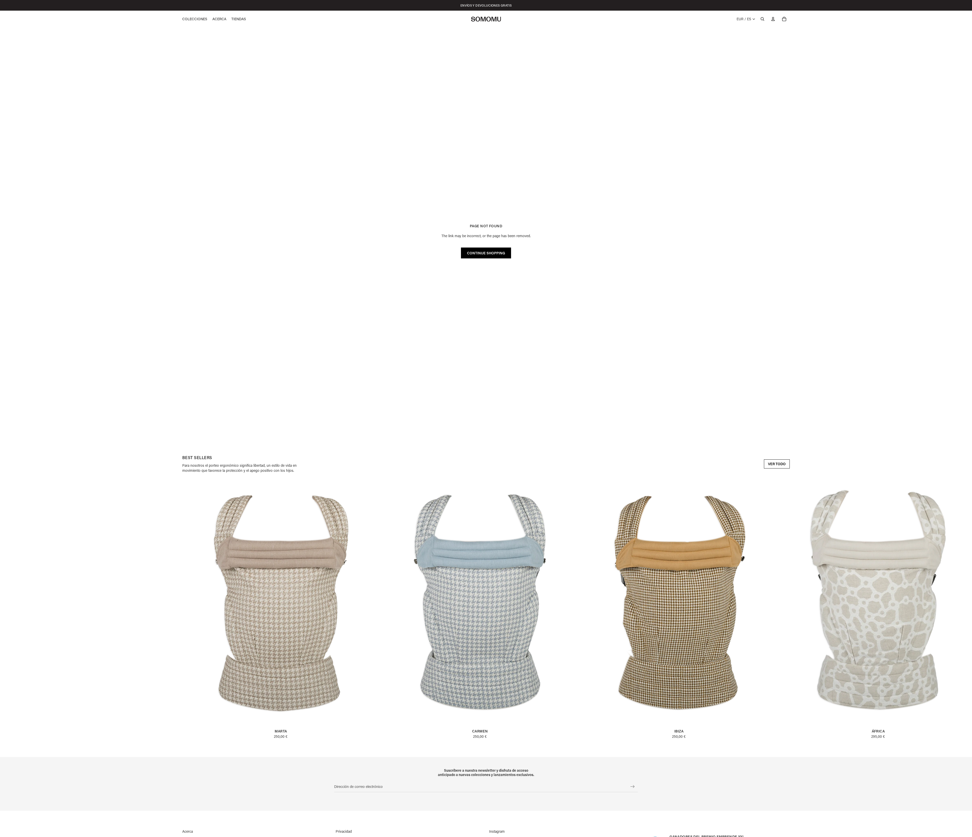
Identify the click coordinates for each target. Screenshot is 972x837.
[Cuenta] (773, 19)
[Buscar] (762, 19)
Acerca (187, 831)
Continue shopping (486, 253)
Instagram (497, 831)
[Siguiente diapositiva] (784, 609)
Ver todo (777, 463)
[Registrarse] (632, 786)
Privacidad (344, 831)
